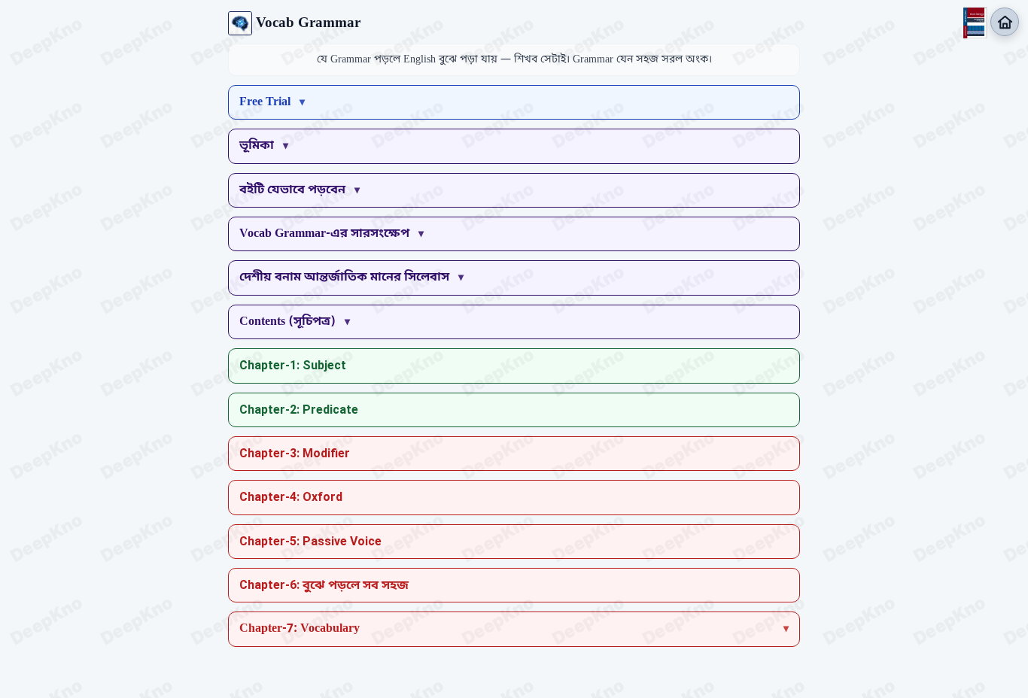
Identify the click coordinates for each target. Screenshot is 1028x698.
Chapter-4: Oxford (290, 497)
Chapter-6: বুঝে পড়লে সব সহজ (324, 585)
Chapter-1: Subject (292, 365)
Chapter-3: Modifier (294, 453)
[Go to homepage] (1004, 22)
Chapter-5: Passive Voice (310, 541)
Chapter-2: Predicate (298, 409)
